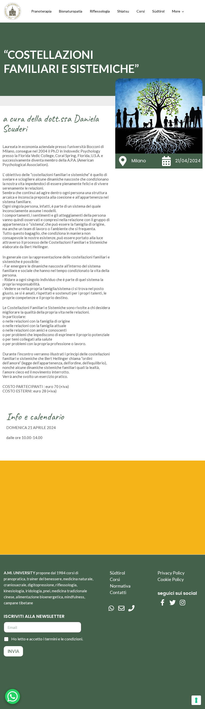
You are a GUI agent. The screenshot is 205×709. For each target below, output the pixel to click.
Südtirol (117, 573)
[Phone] (131, 608)
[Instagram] (183, 603)
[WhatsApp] (111, 608)
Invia (13, 651)
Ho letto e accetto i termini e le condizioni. (47, 638)
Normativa (120, 586)
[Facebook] (163, 603)
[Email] (121, 608)
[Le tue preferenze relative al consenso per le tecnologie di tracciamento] (196, 700)
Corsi (115, 579)
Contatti (118, 592)
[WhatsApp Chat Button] (12, 696)
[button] (178, 11)
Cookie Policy (171, 579)
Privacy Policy (171, 573)
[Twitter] (173, 603)
